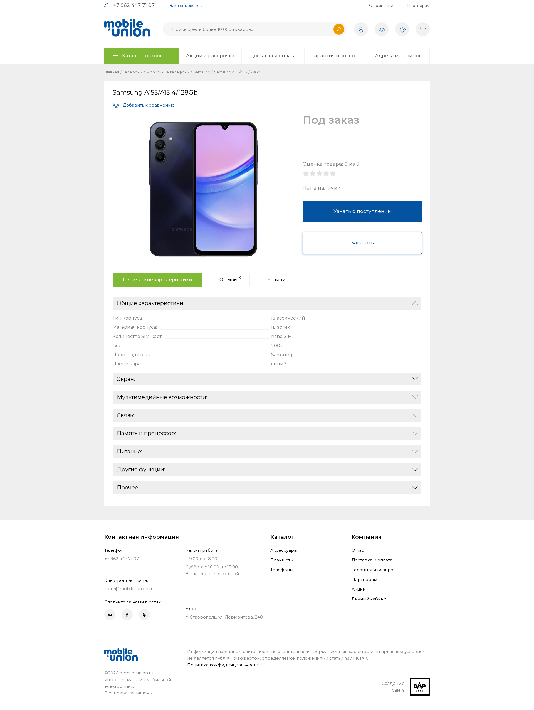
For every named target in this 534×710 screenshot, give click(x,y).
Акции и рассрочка (210, 55)
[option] (203, 190)
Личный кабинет (370, 599)
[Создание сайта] (420, 681)
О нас (358, 550)
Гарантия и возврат (336, 55)
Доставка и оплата (273, 55)
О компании (381, 5)
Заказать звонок (186, 5)
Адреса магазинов (398, 55)
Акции (358, 589)
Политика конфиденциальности (222, 664)
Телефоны (132, 72)
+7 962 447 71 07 (134, 5)
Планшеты (282, 560)
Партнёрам (364, 579)
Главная (111, 72)
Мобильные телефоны (167, 72)
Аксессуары (283, 550)
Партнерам (418, 5)
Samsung (201, 72)
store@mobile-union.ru (129, 588)
